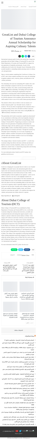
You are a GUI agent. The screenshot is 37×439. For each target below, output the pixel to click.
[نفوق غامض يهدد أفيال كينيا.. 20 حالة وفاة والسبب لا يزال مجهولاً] (10, 287)
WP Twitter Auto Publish (12, 438)
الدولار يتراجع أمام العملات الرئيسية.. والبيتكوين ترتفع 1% (19, 340)
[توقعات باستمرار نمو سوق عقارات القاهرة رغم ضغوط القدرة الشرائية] (10, 307)
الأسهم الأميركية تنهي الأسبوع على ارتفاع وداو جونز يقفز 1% (18, 424)
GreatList (18, 59)
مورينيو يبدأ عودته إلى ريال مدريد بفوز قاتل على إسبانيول (19, 417)
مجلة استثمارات (29, 336)
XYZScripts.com (26, 438)
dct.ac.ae (26, 245)
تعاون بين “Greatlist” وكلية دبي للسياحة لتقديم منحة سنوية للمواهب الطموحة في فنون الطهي (28, 269)
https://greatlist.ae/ (6, 196)
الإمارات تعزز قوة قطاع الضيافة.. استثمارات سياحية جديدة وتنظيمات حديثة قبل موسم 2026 (19, 408)
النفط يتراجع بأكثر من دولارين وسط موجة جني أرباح (20, 367)
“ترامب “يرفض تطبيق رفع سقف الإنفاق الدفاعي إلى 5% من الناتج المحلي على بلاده (10, 268)
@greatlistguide (16, 196)
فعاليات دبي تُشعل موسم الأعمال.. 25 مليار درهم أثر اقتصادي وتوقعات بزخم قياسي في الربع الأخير (18, 421)
